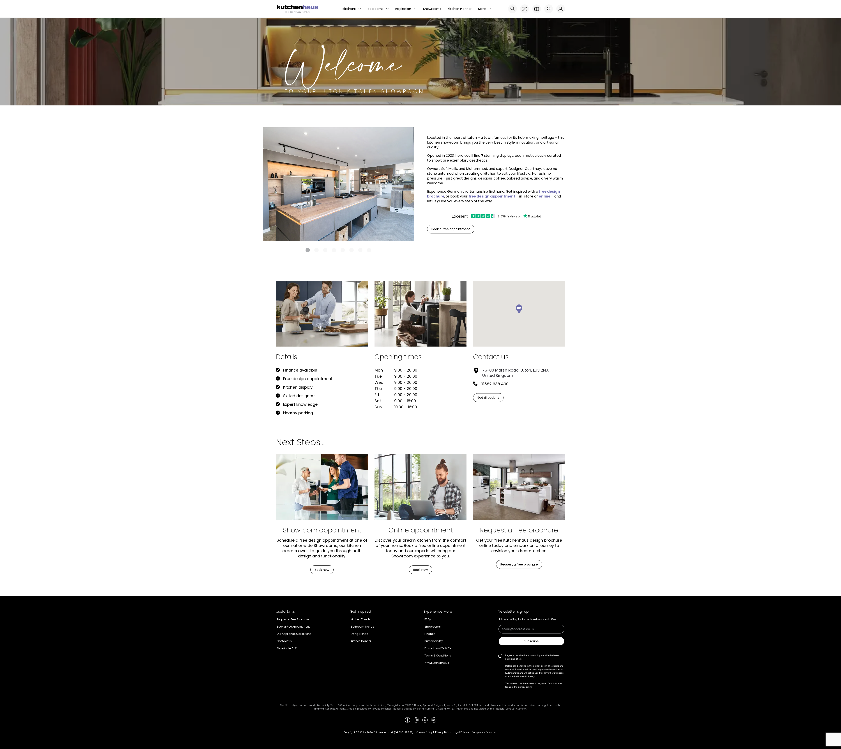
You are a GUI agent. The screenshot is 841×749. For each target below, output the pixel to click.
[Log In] (560, 8)
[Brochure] (536, 8)
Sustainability (433, 641)
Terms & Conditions (437, 655)
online (544, 196)
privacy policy (539, 666)
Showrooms (432, 9)
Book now (322, 570)
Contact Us (284, 641)
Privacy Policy (443, 732)
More (482, 9)
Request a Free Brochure (293, 619)
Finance (429, 634)
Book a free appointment (450, 229)
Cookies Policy (424, 732)
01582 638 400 (495, 384)
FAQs (427, 619)
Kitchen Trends (360, 619)
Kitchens (349, 9)
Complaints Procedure (484, 732)
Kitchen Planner (460, 9)
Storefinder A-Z (287, 648)
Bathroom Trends (362, 626)
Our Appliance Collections (294, 634)
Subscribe (531, 641)
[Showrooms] (548, 8)
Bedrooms (375, 9)
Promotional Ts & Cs (437, 648)
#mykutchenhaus (436, 663)
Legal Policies (461, 732)
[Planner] (524, 8)
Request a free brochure (519, 564)
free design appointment (491, 196)
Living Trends (359, 634)
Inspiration (403, 9)
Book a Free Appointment (293, 626)
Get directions (488, 397)
